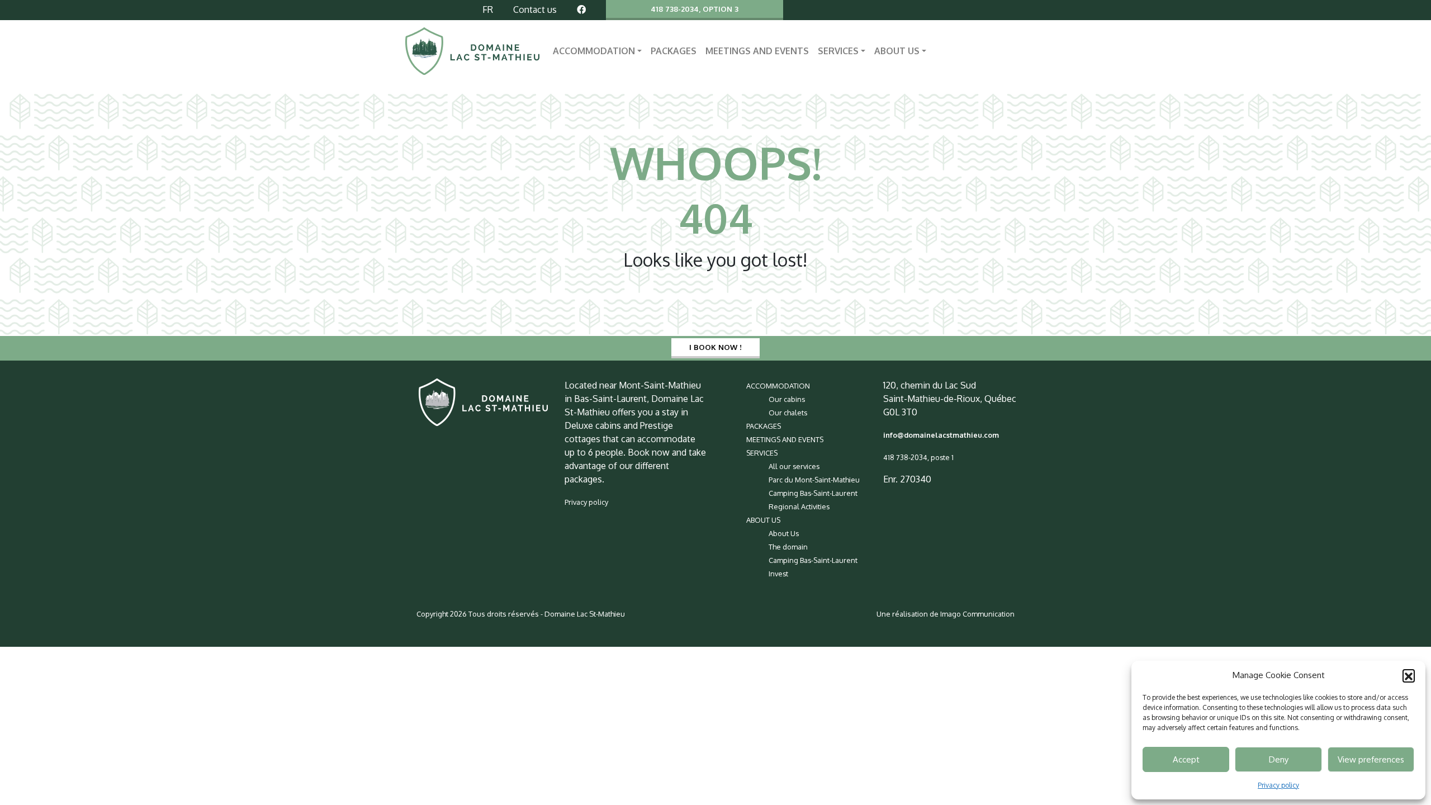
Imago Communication (977, 613)
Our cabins (787, 399)
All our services (794, 466)
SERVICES (838, 50)
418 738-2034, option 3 (694, 8)
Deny (1278, 759)
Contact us (535, 9)
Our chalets (788, 412)
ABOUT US (897, 50)
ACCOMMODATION (594, 50)
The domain (788, 546)
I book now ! (715, 347)
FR (487, 9)
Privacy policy (1278, 785)
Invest (778, 573)
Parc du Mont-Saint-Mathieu (814, 479)
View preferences (1371, 759)
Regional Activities (799, 506)
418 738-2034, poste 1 (918, 457)
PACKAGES (673, 50)
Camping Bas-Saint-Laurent (813, 493)
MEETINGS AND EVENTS (757, 50)
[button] (1408, 675)
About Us (784, 533)
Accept (1186, 759)
